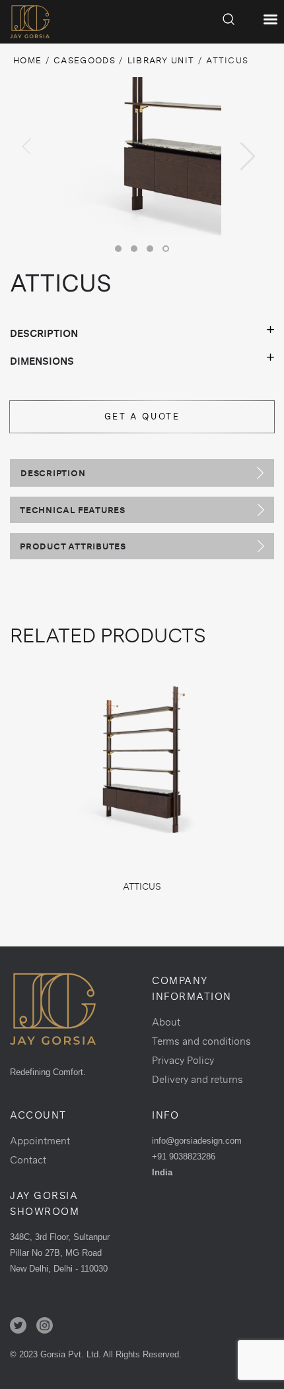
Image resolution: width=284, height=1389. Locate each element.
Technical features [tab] (72, 510)
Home (27, 60)
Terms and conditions (201, 1041)
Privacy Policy (183, 1060)
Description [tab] (53, 473)
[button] (118, 248)
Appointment (40, 1141)
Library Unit (161, 60)
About (166, 1022)
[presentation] (26, 146)
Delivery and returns (197, 1079)
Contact (28, 1160)
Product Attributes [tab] (73, 546)
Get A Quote (142, 416)
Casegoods (84, 60)
